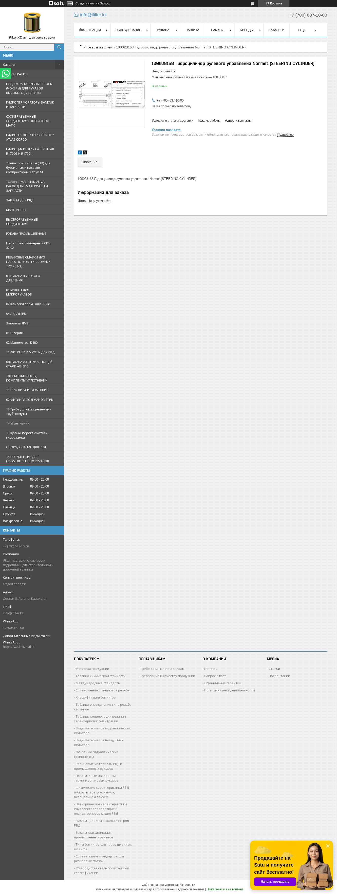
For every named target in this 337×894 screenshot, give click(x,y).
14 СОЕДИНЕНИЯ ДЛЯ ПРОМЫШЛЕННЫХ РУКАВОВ (27, 458)
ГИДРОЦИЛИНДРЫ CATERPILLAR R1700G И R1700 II (30, 151)
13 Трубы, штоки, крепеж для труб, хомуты (28, 411)
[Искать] (59, 47)
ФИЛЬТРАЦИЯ (16, 74)
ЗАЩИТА (192, 30)
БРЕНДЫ (247, 30)
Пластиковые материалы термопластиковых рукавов (96, 778)
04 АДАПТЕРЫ (16, 313)
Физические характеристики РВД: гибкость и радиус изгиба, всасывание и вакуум (102, 792)
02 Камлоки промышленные (28, 304)
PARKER (217, 30)
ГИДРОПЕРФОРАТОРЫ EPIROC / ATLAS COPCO (30, 137)
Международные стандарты (98, 683)
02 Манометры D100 (21, 342)
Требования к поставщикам (162, 668)
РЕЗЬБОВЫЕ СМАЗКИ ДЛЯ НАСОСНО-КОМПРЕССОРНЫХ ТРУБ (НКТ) (28, 261)
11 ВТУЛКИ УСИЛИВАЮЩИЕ (27, 390)
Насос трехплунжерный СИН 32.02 (28, 245)
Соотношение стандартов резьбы (103, 690)
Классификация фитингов (96, 697)
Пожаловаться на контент (225, 889)
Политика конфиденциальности (229, 690)
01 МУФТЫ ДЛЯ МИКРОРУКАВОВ (19, 292)
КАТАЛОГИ (276, 30)
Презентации (279, 676)
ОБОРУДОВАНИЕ (128, 30)
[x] (85, 153)
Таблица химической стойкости (101, 676)
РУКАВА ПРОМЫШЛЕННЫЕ (26, 233)
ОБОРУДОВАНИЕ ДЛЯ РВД (26, 447)
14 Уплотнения (17, 423)
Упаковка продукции (92, 668)
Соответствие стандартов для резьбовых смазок (99, 858)
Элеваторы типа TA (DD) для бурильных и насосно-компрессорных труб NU (28, 167)
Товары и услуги (99, 47)
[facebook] (80, 153)
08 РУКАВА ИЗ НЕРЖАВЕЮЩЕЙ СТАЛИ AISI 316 (29, 364)
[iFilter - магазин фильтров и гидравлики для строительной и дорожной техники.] (32, 23)
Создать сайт (84, 3)
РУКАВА (163, 30)
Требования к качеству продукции (167, 676)
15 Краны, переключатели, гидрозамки (27, 435)
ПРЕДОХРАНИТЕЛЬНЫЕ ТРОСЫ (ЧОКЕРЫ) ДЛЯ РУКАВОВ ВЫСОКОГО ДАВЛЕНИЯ (29, 88)
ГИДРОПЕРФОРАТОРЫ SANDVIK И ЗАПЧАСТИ (30, 104)
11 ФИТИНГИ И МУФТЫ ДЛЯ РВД (30, 352)
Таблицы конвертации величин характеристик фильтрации (100, 718)
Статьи (274, 668)
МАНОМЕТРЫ (16, 210)
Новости (211, 668)
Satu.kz (190, 885)
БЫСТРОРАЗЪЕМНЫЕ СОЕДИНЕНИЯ (22, 221)
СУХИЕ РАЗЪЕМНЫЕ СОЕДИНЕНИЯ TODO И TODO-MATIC (28, 121)
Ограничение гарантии (222, 683)
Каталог (9, 64)
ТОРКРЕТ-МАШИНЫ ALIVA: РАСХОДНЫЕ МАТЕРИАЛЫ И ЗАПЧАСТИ (27, 186)
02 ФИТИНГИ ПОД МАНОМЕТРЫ (30, 399)
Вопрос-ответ (215, 676)
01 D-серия (14, 333)
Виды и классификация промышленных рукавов (93, 834)
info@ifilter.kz (13, 613)
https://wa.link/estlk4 (18, 646)
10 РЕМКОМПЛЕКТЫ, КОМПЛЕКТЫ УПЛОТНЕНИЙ (27, 378)
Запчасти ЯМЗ (17, 323)
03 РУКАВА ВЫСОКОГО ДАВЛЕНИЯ (23, 278)
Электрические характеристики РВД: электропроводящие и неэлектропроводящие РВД (100, 809)
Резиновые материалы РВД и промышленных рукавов (98, 766)
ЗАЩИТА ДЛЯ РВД (19, 200)
